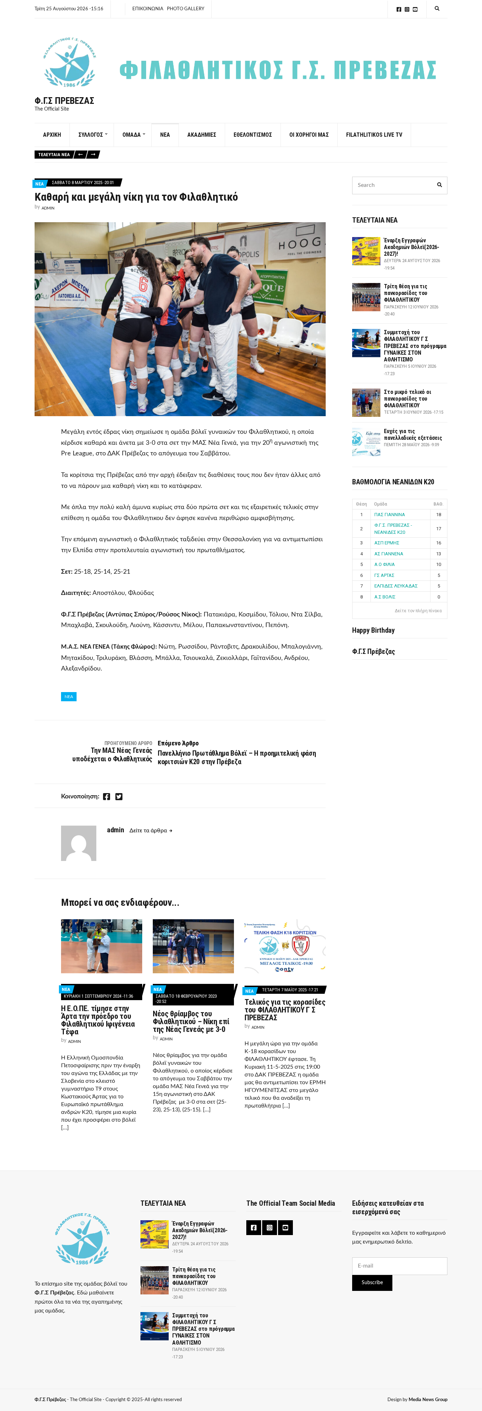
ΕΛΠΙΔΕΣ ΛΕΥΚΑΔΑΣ (396, 586)
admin (48, 208)
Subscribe (372, 1282)
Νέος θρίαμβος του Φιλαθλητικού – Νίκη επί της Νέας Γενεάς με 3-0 (191, 1021)
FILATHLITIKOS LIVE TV (374, 134)
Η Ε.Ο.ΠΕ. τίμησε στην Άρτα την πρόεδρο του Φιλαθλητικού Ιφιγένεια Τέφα (98, 1020)
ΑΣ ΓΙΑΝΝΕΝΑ (388, 553)
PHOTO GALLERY (185, 9)
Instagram (407, 9)
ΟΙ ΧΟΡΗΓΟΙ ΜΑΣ (309, 134)
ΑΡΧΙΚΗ (52, 134)
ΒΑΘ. (439, 504)
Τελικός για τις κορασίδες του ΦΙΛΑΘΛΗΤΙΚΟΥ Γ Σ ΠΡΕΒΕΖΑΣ (285, 1010)
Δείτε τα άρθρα (148, 830)
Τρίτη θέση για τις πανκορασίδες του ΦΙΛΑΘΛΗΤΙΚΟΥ (405, 293)
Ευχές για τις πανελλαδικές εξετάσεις (413, 434)
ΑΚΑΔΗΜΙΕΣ (201, 134)
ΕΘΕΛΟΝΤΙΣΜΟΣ (253, 134)
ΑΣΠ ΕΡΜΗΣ (386, 542)
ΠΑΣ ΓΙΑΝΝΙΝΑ (389, 514)
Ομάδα (380, 504)
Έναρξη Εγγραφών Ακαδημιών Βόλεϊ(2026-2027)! (411, 247)
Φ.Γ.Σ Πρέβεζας (64, 100)
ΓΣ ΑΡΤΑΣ (384, 575)
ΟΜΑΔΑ (131, 134)
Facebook (399, 9)
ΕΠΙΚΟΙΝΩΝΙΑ (147, 9)
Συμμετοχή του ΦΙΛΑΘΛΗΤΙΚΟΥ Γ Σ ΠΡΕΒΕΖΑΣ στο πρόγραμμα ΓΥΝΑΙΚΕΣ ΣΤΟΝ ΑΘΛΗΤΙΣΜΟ (415, 346)
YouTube (415, 9)
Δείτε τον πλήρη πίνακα (418, 610)
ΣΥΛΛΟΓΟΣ (90, 134)
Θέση (361, 504)
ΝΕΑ (165, 134)
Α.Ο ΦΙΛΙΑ (384, 564)
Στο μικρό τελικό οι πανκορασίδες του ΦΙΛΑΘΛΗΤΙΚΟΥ (407, 399)
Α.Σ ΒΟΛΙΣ (385, 597)
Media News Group (428, 1400)
